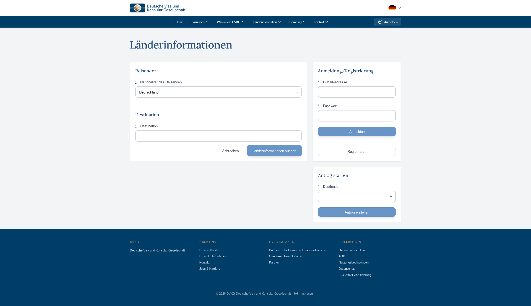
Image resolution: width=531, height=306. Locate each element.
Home (179, 22)
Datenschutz (347, 268)
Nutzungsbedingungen (354, 262)
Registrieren (356, 151)
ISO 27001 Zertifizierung (355, 274)
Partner (274, 262)
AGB (342, 256)
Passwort (327, 105)
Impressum (308, 293)
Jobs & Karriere (209, 268)
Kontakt (204, 262)
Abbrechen (230, 150)
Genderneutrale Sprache (285, 256)
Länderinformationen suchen (274, 150)
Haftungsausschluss (352, 250)
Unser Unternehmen (213, 256)
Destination (146, 125)
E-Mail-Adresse (332, 81)
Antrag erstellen (357, 212)
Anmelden (391, 22)
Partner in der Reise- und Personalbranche (297, 250)
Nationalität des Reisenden (158, 81)
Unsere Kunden (209, 250)
